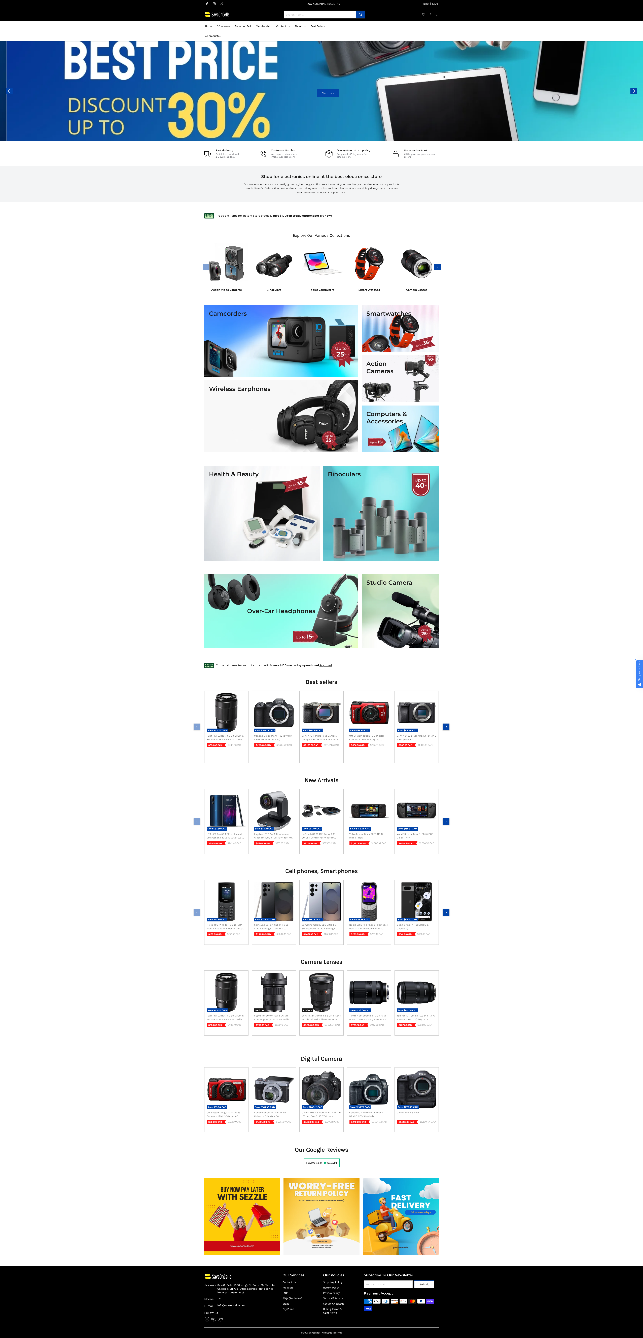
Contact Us (283, 26)
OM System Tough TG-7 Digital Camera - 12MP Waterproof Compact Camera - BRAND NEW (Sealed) (367, 737)
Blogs (285, 1303)
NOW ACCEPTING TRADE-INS (323, 3)
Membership (263, 26)
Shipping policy (332, 1282)
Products (287, 1287)
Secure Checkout (333, 1303)
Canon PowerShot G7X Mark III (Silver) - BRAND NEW (271, 1114)
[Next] (446, 727)
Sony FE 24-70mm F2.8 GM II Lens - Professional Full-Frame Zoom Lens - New (321, 1017)
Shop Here (324, 93)
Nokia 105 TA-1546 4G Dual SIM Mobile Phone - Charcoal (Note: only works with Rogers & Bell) (225, 926)
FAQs (435, 4)
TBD (219, 1298)
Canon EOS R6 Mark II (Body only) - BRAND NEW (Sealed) (273, 737)
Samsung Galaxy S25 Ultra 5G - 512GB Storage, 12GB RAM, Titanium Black (272, 926)
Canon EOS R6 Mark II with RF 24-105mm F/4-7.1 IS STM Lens (321, 1114)
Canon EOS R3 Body (408, 1112)
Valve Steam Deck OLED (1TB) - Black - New (366, 836)
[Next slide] (633, 91)
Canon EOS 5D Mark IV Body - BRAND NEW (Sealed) (366, 1114)
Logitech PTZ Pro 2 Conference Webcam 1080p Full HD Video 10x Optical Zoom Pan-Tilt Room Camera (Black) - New (273, 836)
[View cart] (437, 14)
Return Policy (331, 1287)
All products (212, 35)
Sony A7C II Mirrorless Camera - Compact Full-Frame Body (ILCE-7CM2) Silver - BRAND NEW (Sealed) (321, 737)
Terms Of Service (333, 1298)
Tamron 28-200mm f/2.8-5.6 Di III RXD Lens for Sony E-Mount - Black (367, 1017)
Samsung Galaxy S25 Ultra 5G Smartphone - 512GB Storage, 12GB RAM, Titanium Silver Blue (320, 926)
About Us (300, 26)
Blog (426, 4)
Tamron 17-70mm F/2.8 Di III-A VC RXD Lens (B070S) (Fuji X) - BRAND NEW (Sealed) (416, 1017)
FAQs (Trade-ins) (292, 1298)
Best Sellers (318, 26)
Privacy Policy (331, 1293)
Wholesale (223, 26)
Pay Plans (288, 1309)
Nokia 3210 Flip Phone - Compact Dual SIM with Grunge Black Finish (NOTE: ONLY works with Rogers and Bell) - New (368, 926)
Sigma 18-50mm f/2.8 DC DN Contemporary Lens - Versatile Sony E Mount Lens (271, 1017)
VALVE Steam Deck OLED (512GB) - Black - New (416, 836)
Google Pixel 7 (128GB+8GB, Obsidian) (413, 926)
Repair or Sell (243, 26)
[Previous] (197, 727)
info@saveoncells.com (283, 156)
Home (208, 26)
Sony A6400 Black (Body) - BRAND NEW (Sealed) (416, 737)
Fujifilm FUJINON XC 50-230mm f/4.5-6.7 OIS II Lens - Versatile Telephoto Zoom (225, 737)
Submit (424, 1284)
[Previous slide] (9, 91)
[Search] (360, 14)
